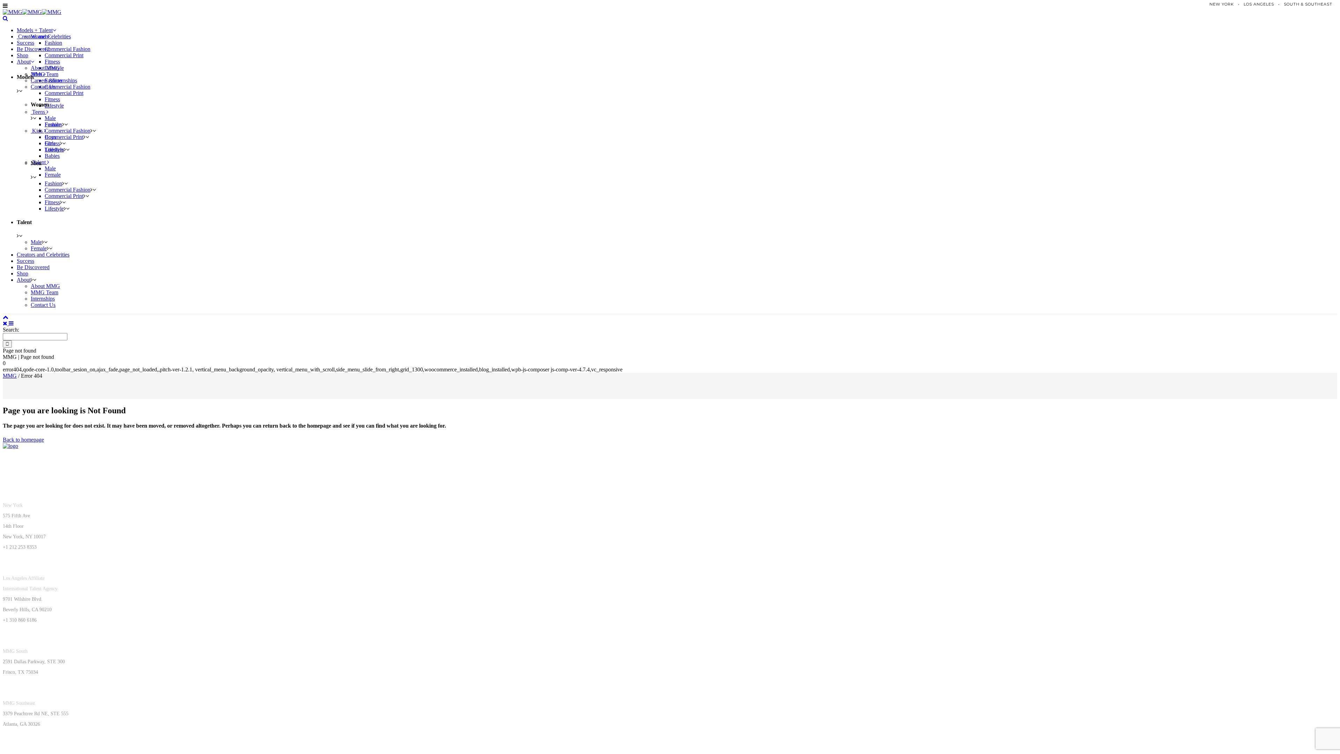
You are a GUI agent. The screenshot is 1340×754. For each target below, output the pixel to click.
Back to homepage (23, 440)
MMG (10, 376)
